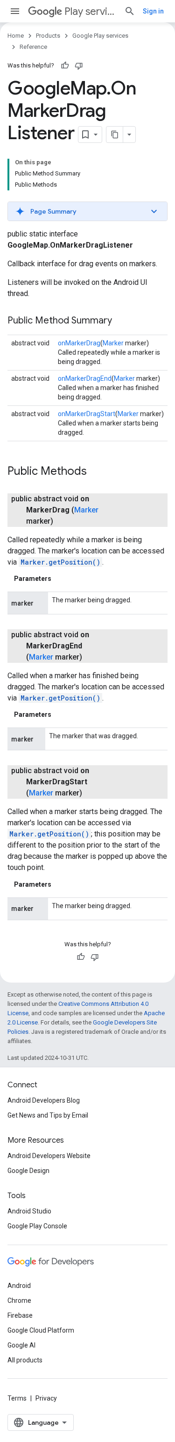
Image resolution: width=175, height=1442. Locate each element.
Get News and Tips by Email (47, 1115)
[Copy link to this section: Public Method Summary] (121, 321)
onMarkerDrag (79, 343)
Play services (90, 11)
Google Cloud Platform (40, 1330)
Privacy (46, 1398)
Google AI (21, 1345)
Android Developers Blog (43, 1100)
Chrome (19, 1300)
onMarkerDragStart (86, 414)
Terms (17, 1398)
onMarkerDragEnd (85, 378)
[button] (87, 211)
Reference (33, 46)
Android (19, 1285)
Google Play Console (37, 1226)
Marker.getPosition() (60, 562)
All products (24, 1360)
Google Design (28, 1170)
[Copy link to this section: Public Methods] (96, 472)
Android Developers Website (49, 1155)
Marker (113, 343)
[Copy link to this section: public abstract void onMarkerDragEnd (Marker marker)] (91, 657)
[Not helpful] (79, 66)
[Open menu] (15, 11)
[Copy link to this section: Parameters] (60, 578)
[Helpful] (65, 66)
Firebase (20, 1315)
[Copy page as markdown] (114, 134)
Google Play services (100, 35)
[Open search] (129, 11)
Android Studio (29, 1211)
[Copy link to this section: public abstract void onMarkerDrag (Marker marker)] (62, 521)
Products (48, 35)
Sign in (153, 11)
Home (15, 35)
